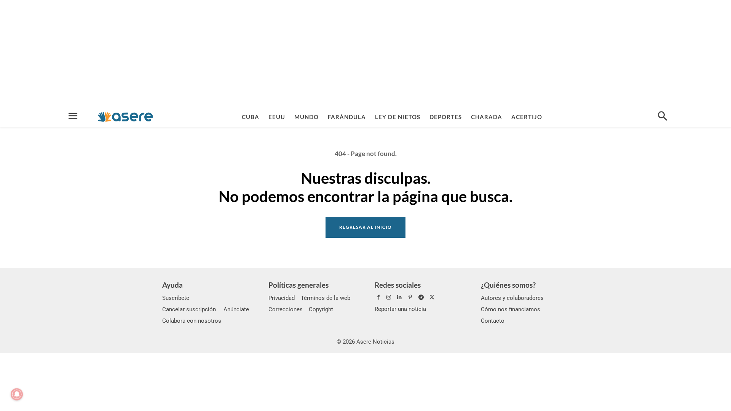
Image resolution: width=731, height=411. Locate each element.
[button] (662, 117)
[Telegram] (421, 297)
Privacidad (281, 298)
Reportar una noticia (400, 309)
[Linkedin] (399, 297)
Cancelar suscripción (189, 309)
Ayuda (172, 284)
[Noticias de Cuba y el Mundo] (125, 116)
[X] (431, 297)
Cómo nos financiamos (510, 309)
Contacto (492, 320)
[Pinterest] (410, 297)
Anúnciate (236, 309)
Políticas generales (298, 284)
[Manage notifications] (17, 394)
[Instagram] (388, 297)
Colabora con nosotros (191, 320)
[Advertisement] (365, 53)
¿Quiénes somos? (508, 284)
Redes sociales (398, 284)
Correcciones (285, 309)
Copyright (321, 309)
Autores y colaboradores (512, 298)
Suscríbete (175, 298)
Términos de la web (325, 298)
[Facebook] (378, 297)
